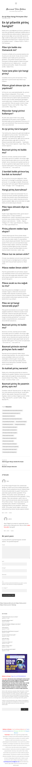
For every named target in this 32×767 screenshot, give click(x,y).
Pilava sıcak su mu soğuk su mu (9, 438)
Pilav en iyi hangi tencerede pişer (10, 427)
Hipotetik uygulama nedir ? (7, 620)
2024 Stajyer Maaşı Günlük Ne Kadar (13, 461)
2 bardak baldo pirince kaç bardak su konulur (12, 410)
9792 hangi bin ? (5, 627)
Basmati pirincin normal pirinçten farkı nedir (12, 418)
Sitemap (14, 605)
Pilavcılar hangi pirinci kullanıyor (9, 443)
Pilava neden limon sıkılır (8, 435)
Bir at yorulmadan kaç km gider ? (9, 649)
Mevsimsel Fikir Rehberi (16, 9)
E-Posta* (4, 568)
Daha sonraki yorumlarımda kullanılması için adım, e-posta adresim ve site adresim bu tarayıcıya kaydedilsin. (14, 583)
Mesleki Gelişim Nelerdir (9, 466)
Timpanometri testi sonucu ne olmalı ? (10, 616)
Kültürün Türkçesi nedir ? (7, 645)
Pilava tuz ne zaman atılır (8, 441)
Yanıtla (10, 512)
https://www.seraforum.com (7, 603)
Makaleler (9, 407)
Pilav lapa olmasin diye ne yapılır (10, 432)
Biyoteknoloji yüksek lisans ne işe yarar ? (10, 631)
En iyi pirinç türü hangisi (21, 421)
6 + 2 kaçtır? (5, 588)
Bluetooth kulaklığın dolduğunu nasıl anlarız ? (11, 624)
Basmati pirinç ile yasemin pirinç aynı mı (11, 413)
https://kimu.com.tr (21, 603)
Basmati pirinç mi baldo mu (9, 416)
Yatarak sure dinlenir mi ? (7, 642)
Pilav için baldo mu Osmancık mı (9, 430)
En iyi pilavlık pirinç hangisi (8, 421)
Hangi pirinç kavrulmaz (20, 424)
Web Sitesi (4, 574)
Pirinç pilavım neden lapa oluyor (9, 449)
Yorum (3, 544)
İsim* (3, 561)
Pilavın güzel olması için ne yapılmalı (10, 446)
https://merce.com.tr (5, 605)
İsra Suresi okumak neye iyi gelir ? (9, 635)
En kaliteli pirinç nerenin (8, 424)
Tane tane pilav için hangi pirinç (9, 452)
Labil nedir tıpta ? (5, 638)
